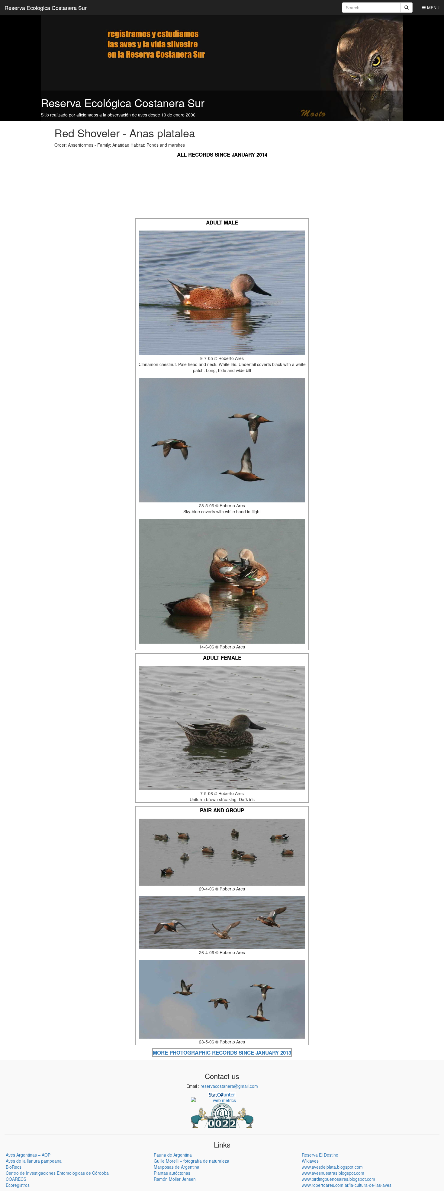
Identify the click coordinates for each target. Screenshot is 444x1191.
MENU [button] (432, 8)
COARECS (16, 1179)
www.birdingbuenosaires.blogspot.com (338, 1179)
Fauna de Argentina (173, 1155)
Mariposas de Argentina (176, 1167)
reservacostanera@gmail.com (229, 1086)
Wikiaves (310, 1161)
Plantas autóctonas (172, 1173)
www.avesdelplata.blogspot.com (332, 1167)
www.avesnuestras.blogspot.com (333, 1173)
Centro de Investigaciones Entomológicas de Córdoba (57, 1173)
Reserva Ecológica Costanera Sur (46, 7)
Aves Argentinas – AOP (28, 1155)
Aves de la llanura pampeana (34, 1161)
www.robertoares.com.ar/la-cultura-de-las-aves (346, 1185)
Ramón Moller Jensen (175, 1179)
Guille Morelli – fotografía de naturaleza (191, 1161)
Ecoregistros (18, 1185)
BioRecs (13, 1167)
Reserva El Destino (320, 1155)
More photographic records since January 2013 (222, 1052)
